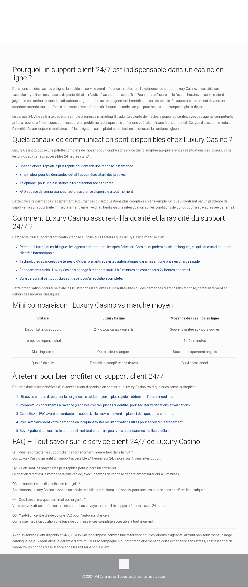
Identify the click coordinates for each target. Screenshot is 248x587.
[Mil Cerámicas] (25, 22)
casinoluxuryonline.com (30, 95)
